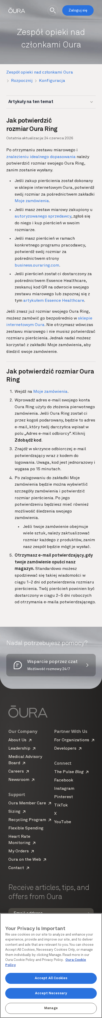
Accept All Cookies (51, 978)
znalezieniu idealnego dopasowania (41, 157)
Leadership (19, 748)
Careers (16, 771)
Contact (16, 868)
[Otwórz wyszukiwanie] (53, 10)
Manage (51, 1008)
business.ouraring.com (37, 265)
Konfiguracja (52, 81)
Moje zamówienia (32, 201)
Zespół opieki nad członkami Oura (39, 72)
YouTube (62, 822)
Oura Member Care (27, 803)
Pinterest (63, 797)
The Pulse (68, 772)
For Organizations (71, 740)
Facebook (63, 780)
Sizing (14, 812)
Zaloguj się (78, 10)
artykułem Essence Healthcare (53, 301)
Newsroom (18, 780)
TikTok (61, 805)
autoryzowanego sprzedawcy (43, 216)
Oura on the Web (24, 860)
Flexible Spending (25, 828)
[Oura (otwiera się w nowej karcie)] (16, 10)
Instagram (64, 789)
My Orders (18, 851)
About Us (17, 740)
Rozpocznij (22, 81)
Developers (65, 748)
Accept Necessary (51, 993)
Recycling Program (27, 820)
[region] (51, 965)
